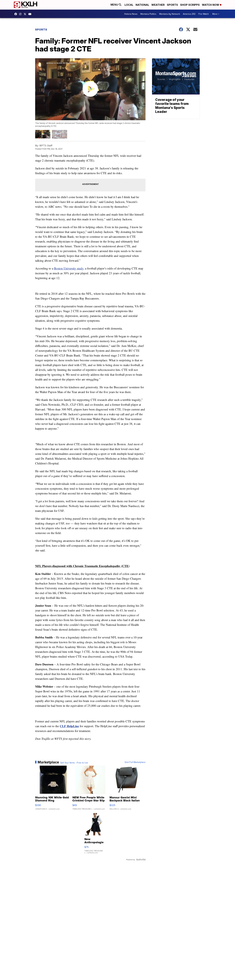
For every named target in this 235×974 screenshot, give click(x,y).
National (142, 4)
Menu (114, 4)
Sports (172, 4)
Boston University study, (69, 268)
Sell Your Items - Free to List (74, 763)
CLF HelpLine (69, 726)
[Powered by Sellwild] (140, 859)
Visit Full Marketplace (135, 762)
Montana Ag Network (169, 13)
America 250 (189, 13)
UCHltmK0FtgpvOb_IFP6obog (30, 14)
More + (215, 13)
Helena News (130, 13)
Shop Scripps (190, 4)
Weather (158, 4)
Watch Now (211, 4)
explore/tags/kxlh (21, 14)
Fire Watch (203, 13)
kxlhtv (16, 14)
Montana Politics (148, 13)
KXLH (26, 14)
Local (129, 4)
